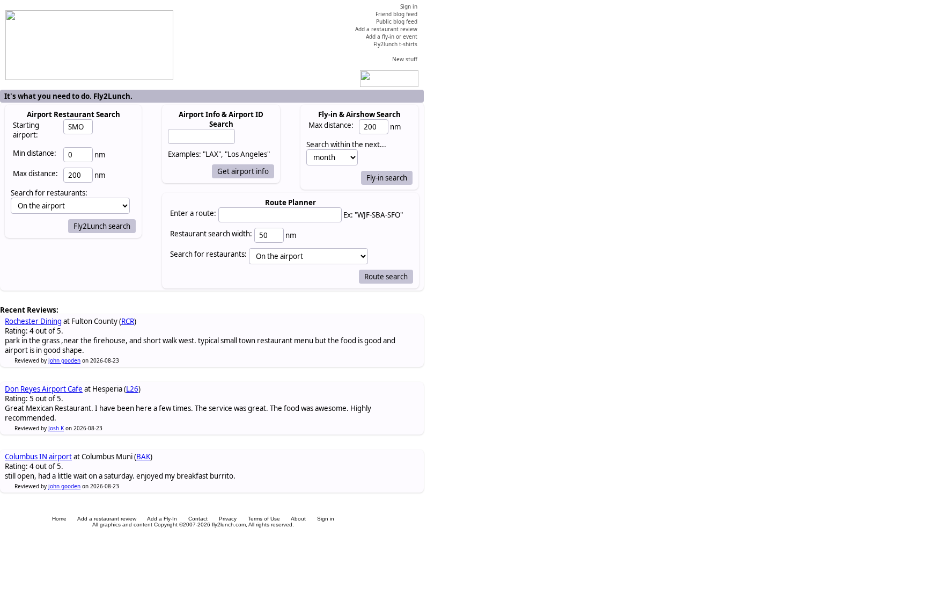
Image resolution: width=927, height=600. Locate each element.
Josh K (56, 428)
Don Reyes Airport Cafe (44, 389)
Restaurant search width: (211, 233)
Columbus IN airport (38, 456)
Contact (198, 519)
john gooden (64, 360)
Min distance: (34, 153)
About (298, 519)
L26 (132, 389)
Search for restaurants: (208, 254)
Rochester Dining (33, 321)
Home (59, 519)
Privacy (228, 519)
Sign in (325, 519)
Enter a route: (193, 213)
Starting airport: (26, 130)
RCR (127, 321)
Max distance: (35, 173)
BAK (143, 456)
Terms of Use (264, 519)
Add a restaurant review (106, 519)
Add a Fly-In (162, 519)
